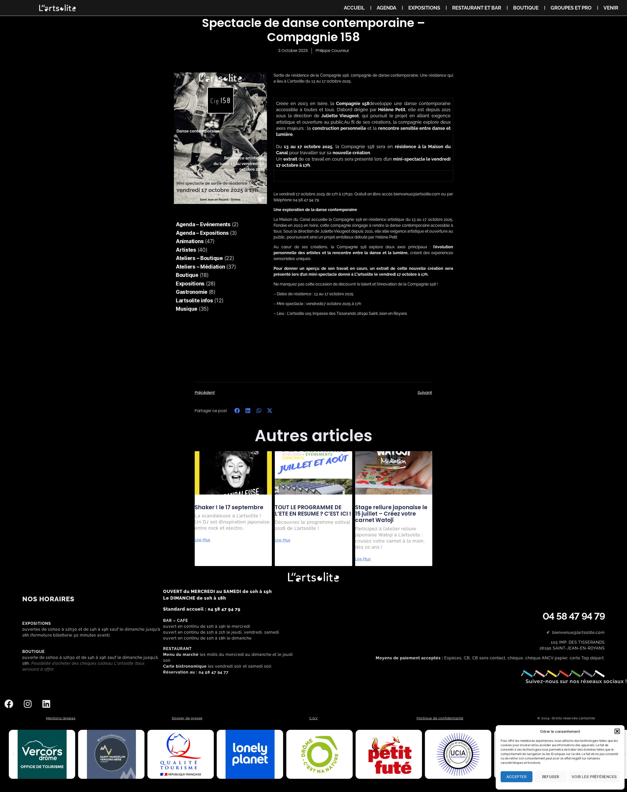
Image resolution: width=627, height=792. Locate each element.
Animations (190, 241)
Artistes (186, 250)
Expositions (424, 8)
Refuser (550, 776)
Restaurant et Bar (476, 8)
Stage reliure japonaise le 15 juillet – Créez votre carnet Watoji (391, 514)
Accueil (354, 8)
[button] (617, 731)
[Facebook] (9, 704)
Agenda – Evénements (203, 224)
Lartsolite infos (194, 300)
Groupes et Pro (571, 8)
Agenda (386, 8)
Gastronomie (191, 292)
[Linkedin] (46, 704)
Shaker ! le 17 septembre (229, 507)
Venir (610, 8)
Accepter (516, 776)
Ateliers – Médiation (200, 267)
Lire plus (202, 540)
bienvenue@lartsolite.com (417, 194)
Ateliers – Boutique (199, 258)
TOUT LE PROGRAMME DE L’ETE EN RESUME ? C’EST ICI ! (313, 511)
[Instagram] (27, 704)
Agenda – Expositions (202, 233)
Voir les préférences (594, 776)
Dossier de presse (187, 718)
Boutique (526, 8)
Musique (186, 309)
